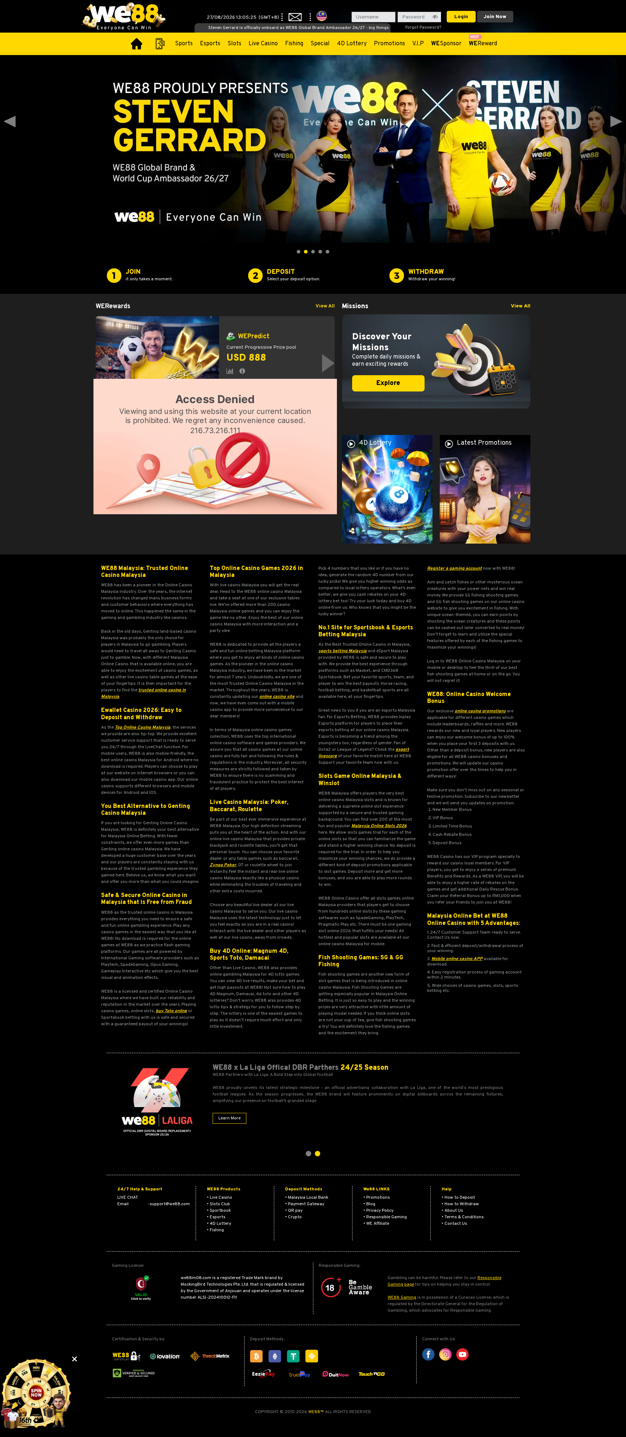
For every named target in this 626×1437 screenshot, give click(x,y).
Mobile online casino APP (457, 959)
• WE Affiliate (376, 1224)
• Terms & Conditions (463, 1217)
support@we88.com (170, 1204)
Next (616, 121)
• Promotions (376, 1198)
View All (325, 306)
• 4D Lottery (219, 1224)
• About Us (452, 1211)
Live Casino (263, 43)
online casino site (277, 697)
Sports (184, 43)
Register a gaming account (454, 568)
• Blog (369, 1204)
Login (461, 17)
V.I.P (418, 43)
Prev (10, 121)
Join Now (495, 17)
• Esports (216, 1217)
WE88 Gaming (402, 1297)
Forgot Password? (423, 27)
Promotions (389, 43)
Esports (210, 43)
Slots (234, 43)
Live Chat (127, 1198)
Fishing (294, 43)
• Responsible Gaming (385, 1217)
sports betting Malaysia (342, 651)
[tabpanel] (215, 363)
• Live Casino (219, 1198)
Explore (388, 383)
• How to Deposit (458, 1198)
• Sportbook (219, 1211)
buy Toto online (171, 1011)
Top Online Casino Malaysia (142, 727)
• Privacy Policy (378, 1211)
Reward (483, 43)
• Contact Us (454, 1224)
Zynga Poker (223, 865)
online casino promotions (480, 711)
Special (320, 43)
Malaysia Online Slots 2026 (378, 826)
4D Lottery (352, 43)
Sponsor (446, 43)
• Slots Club (218, 1204)
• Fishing (215, 1230)
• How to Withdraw (460, 1204)
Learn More (229, 1118)
